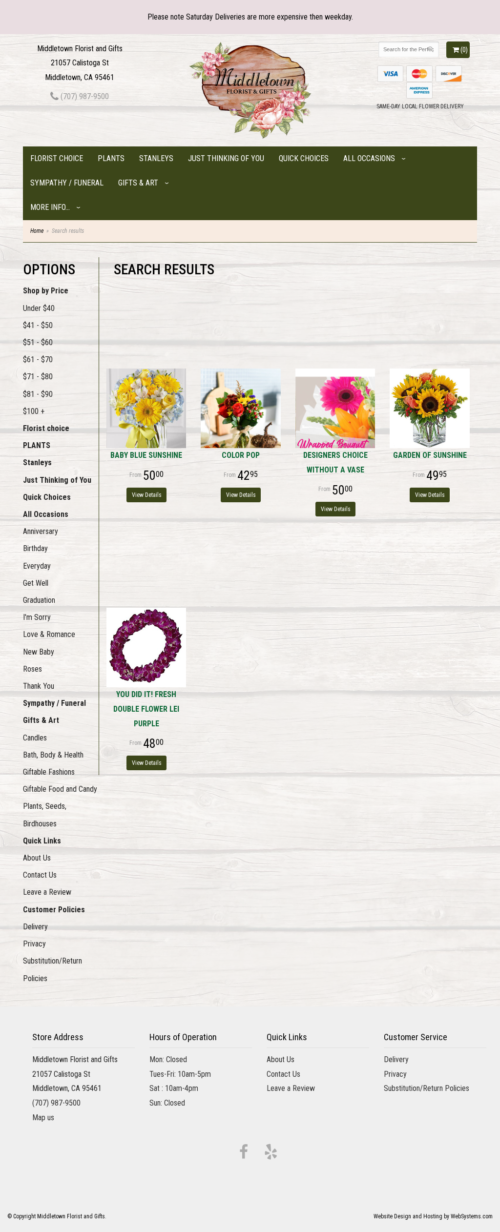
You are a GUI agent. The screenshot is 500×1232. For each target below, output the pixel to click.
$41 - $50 (38, 325)
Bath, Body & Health (53, 755)
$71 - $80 (38, 376)
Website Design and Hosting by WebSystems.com (433, 1216)
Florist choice (56, 158)
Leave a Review (47, 892)
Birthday (35, 548)
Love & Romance (49, 634)
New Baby (38, 652)
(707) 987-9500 (84, 96)
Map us (43, 1117)
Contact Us (40, 875)
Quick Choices (304, 158)
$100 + (33, 411)
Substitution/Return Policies (52, 969)
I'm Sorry (37, 617)
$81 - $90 (38, 394)
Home (36, 230)
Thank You (38, 686)
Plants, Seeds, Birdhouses (44, 814)
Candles (35, 737)
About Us (37, 857)
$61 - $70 (38, 359)
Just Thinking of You (226, 158)
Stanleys (156, 158)
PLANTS (111, 158)
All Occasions (369, 158)
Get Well (35, 583)
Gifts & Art (138, 182)
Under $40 (39, 308)
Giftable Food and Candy (60, 789)
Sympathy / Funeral (67, 182)
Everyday (37, 566)
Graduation (39, 600)
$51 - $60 (38, 342)
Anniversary (40, 531)
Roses (32, 669)
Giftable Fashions (49, 772)
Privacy (34, 943)
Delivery (35, 926)
